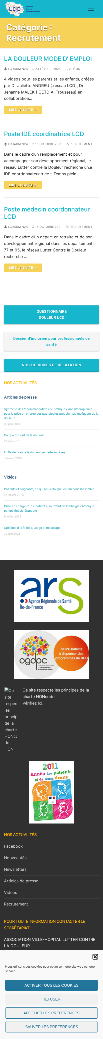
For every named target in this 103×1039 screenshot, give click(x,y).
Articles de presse (20, 397)
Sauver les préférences (51, 1027)
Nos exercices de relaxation (51, 365)
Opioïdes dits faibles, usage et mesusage (32, 528)
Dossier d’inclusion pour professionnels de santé (51, 341)
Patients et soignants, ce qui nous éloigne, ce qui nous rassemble (49, 489)
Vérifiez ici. (32, 703)
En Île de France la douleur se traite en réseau (35, 452)
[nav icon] (91, 9)
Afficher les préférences (52, 1013)
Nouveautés (15, 857)
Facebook (13, 846)
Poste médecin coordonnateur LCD (47, 213)
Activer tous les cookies (51, 985)
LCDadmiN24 (17, 69)
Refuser (51, 999)
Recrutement (80, 144)
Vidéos (74, 69)
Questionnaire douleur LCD (51, 314)
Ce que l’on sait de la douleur (24, 435)
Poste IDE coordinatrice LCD (44, 134)
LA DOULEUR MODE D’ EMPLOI (48, 58)
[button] (95, 956)
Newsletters (15, 869)
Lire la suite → (23, 110)
